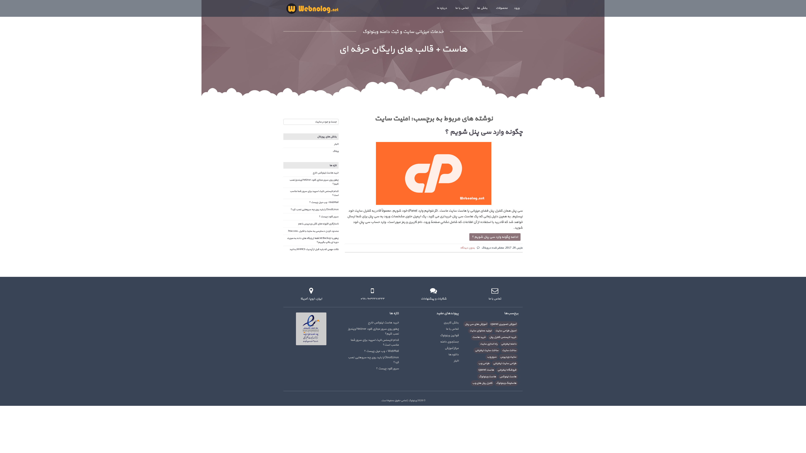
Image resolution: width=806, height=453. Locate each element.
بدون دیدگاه (467, 248)
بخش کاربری (451, 322)
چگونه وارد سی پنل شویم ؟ (484, 132)
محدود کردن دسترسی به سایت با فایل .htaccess (313, 231)
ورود (516, 8)
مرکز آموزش (452, 348)
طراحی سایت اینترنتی (504, 363)
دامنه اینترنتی (508, 344)
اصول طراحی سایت (505, 331)
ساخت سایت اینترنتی (487, 350)
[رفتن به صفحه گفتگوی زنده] (433, 290)
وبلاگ (336, 151)
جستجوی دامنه (449, 342)
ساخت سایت (509, 350)
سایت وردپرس (508, 357)
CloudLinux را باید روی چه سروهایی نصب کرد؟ (314, 209)
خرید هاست (479, 337)
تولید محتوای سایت (481, 331)
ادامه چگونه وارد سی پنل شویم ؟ (495, 237)
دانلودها (453, 354)
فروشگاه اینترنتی (506, 370)
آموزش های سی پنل (476, 324)
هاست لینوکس (508, 377)
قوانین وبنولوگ (449, 335)
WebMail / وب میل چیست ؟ (324, 202)
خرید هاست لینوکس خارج (326, 173)
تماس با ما (461, 8)
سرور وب (492, 357)
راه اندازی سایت (488, 344)
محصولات (502, 8)
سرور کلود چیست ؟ (329, 217)
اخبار (336, 144)
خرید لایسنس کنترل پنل (502, 337)
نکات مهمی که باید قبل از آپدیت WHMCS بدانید (314, 249)
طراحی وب (483, 363)
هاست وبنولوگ (487, 377)
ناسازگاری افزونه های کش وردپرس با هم (318, 224)
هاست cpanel (486, 370)
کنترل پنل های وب (482, 383)
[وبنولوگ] (312, 8)
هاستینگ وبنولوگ (506, 383)
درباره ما (442, 8)
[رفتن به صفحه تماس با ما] (495, 290)
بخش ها (482, 8)
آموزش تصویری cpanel (503, 324)
